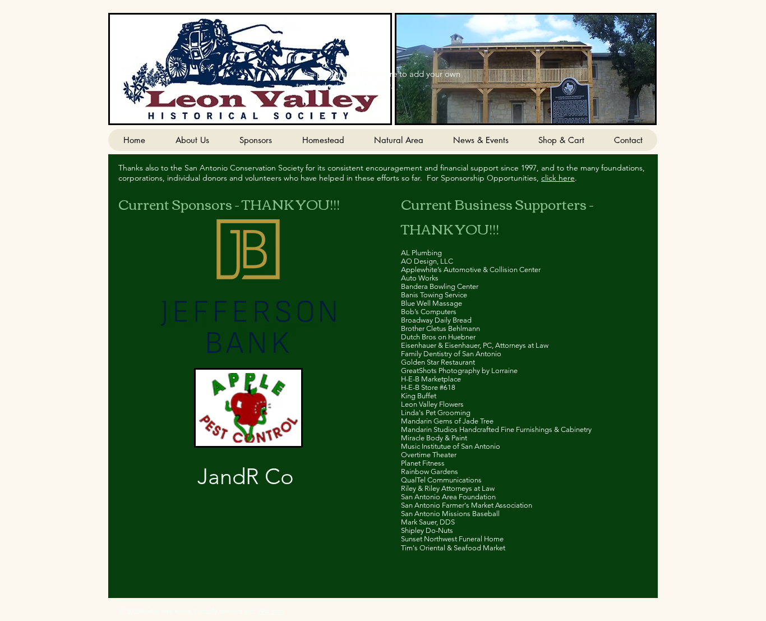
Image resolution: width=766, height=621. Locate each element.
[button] (526, 69)
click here (558, 178)
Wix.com (271, 611)
